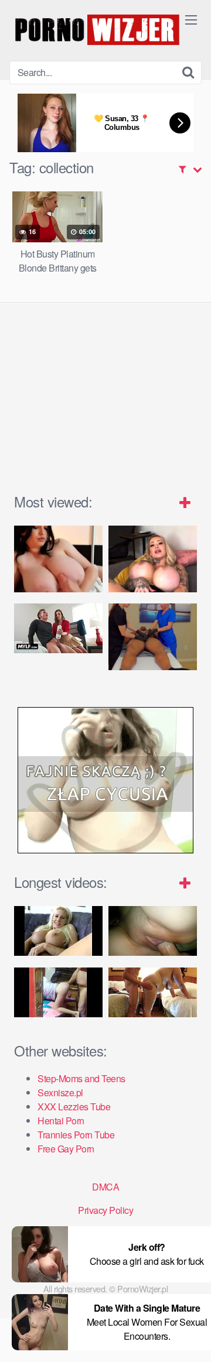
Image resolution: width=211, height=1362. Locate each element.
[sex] (152, 931)
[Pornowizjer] (97, 30)
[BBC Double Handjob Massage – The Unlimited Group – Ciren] (152, 636)
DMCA (105, 1186)
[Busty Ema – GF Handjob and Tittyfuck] (58, 559)
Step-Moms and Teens (81, 1078)
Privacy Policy (105, 1210)
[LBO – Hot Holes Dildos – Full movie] (58, 931)
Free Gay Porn (66, 1148)
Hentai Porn (61, 1120)
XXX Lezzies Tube (74, 1106)
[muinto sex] (58, 992)
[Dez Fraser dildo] (152, 559)
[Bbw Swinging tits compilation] (152, 992)
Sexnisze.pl (60, 1092)
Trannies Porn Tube (76, 1134)
